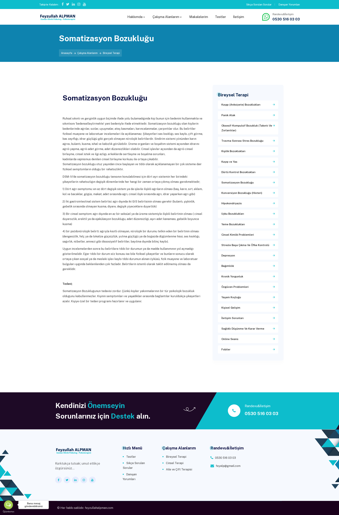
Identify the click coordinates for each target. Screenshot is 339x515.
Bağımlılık (227, 265)
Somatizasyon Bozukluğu (237, 182)
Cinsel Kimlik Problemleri (237, 234)
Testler (220, 17)
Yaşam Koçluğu (231, 297)
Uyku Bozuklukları (232, 213)
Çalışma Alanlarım (166, 17)
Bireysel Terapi (176, 456)
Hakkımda (134, 17)
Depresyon (228, 255)
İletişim (238, 17)
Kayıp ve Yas (229, 161)
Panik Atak (228, 115)
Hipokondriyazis (231, 203)
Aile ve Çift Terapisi (179, 469)
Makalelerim (198, 17)
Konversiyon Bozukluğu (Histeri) (241, 192)
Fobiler (225, 349)
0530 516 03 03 (286, 19)
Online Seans (229, 339)
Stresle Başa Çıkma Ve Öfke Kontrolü (245, 245)
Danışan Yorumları (289, 4)
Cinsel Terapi (174, 463)
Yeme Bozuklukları (233, 224)
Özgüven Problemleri (235, 286)
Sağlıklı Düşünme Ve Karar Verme (242, 328)
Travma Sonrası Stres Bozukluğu (242, 140)
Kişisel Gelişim (230, 307)
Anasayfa (66, 53)
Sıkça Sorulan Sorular (259, 4)
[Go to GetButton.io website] (8, 511)
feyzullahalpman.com (99, 508)
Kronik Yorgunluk (232, 276)
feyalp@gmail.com (228, 466)
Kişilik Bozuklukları (233, 151)
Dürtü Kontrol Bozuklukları (238, 172)
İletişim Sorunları (232, 318)
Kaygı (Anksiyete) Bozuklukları (240, 104)
